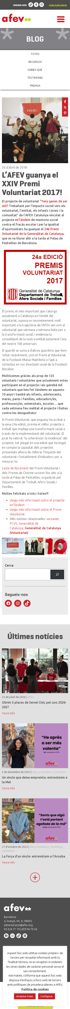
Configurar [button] (46, 996)
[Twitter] (65, 107)
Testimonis (35, 77)
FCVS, (14, 523)
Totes (35, 53)
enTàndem (23, 220)
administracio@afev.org (18, 925)
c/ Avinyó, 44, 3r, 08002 (18, 921)
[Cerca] (57, 574)
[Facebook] (36, 5)
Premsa (35, 85)
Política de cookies (35, 989)
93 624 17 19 (12, 929)
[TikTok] (30, 5)
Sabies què (35, 69)
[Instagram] (41, 5)
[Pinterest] (65, 112)
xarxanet (52, 519)
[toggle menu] (60, 19)
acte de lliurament (16, 468)
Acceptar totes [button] (24, 996)
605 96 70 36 (29, 929)
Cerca (9, 565)
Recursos (35, 61)
